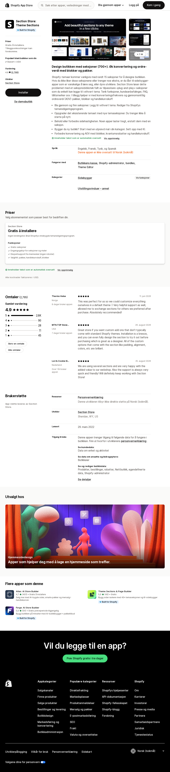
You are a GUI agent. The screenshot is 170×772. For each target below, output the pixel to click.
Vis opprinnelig (111, 138)
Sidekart (87, 751)
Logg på (134, 5)
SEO (72, 722)
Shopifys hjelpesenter (115, 690)
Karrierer (139, 696)
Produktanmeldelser (82, 703)
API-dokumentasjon (114, 696)
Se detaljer (84, 479)
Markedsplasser (79, 696)
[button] (43, 596)
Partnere (139, 715)
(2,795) (15, 72)
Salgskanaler (45, 690)
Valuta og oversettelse (83, 734)
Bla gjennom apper (109, 5)
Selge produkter (47, 703)
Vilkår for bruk (39, 751)
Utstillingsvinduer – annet (93, 188)
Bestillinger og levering (52, 709)
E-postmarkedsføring (83, 715)
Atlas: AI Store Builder (27, 591)
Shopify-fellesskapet (114, 703)
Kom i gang (154, 5)
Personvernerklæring (90, 397)
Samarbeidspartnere (147, 722)
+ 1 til (140, 54)
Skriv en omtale (16, 343)
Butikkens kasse (87, 163)
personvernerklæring (133, 441)
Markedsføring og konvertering (48, 723)
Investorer (140, 703)
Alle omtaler (14, 350)
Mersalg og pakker (81, 709)
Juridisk (139, 728)
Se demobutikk (23, 101)
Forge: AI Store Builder (27, 607)
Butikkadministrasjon (50, 732)
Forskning (108, 715)
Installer (23, 92)
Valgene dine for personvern (22, 762)
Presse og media (144, 709)
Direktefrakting (79, 690)
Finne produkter (47, 696)
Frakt (73, 728)
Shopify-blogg (111, 709)
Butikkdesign (45, 715)
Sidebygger (85, 178)
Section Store (12, 83)
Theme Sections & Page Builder (114, 591)
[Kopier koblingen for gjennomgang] (68, 296)
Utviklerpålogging (16, 751)
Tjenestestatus (143, 734)
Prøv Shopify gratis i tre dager (85, 658)
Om (136, 690)
